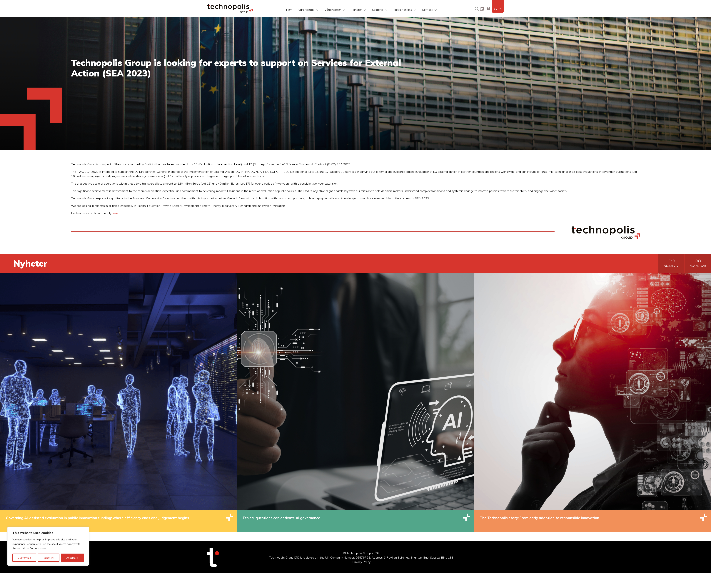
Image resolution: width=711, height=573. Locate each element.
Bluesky (488, 9)
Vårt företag (306, 9)
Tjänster (356, 9)
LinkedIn (482, 9)
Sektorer (377, 9)
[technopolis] (230, 12)
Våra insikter (333, 9)
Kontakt (427, 9)
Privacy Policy (361, 562)
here (115, 213)
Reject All (48, 557)
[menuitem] (498, 8)
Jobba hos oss (402, 9)
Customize (24, 557)
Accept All (72, 557)
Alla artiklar (698, 266)
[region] (48, 546)
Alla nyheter (671, 266)
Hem (289, 9)
